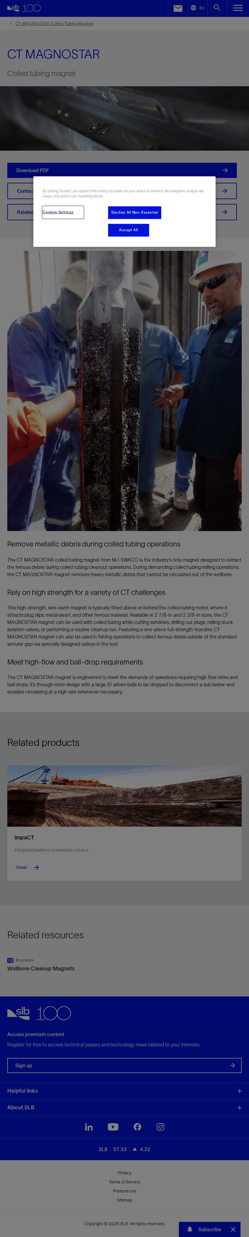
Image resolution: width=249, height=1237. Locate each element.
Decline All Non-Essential (134, 212)
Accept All (128, 230)
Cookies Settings (58, 212)
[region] (124, 211)
